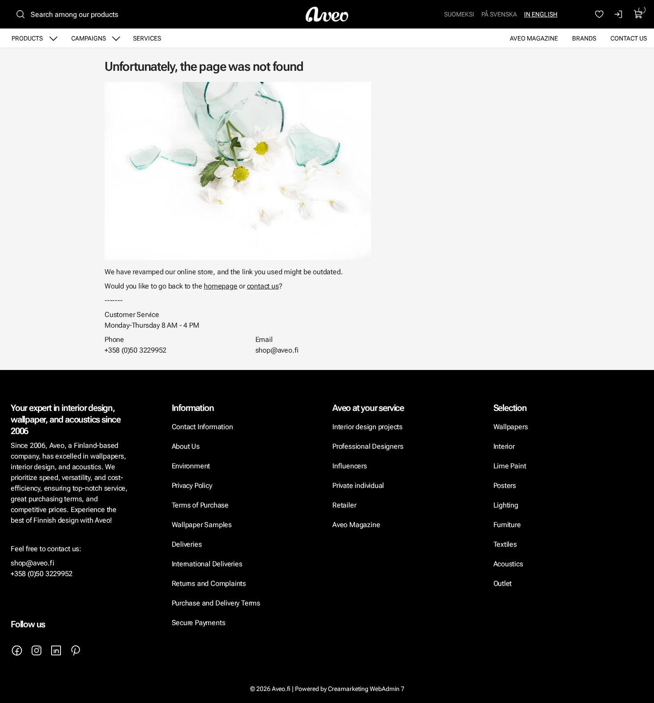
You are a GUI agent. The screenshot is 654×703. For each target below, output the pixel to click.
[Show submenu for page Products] (53, 38)
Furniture (507, 524)
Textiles (505, 544)
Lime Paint (509, 466)
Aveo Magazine (534, 38)
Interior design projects (367, 427)
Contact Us (628, 38)
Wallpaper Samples (202, 524)
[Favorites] (599, 14)
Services (147, 38)
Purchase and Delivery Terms (216, 603)
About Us (186, 446)
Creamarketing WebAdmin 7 (366, 688)
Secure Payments (199, 622)
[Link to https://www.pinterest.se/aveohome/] (75, 650)
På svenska (499, 14)
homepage (220, 286)
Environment (191, 466)
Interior (504, 446)
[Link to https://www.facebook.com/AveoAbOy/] (17, 650)
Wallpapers (510, 427)
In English (540, 14)
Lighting (506, 505)
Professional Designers (367, 446)
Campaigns (88, 38)
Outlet (502, 583)
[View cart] (638, 14)
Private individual (358, 485)
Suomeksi (459, 14)
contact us (263, 286)
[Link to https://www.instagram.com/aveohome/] (36, 650)
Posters (505, 485)
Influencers (349, 466)
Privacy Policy (192, 485)
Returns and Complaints (209, 583)
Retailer (344, 505)
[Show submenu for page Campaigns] (116, 38)
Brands (584, 38)
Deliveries (187, 544)
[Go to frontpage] (327, 14)
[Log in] (619, 14)
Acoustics (508, 564)
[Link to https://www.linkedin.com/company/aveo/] (56, 650)
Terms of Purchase (201, 505)
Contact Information (202, 427)
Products (27, 38)
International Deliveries (207, 564)
